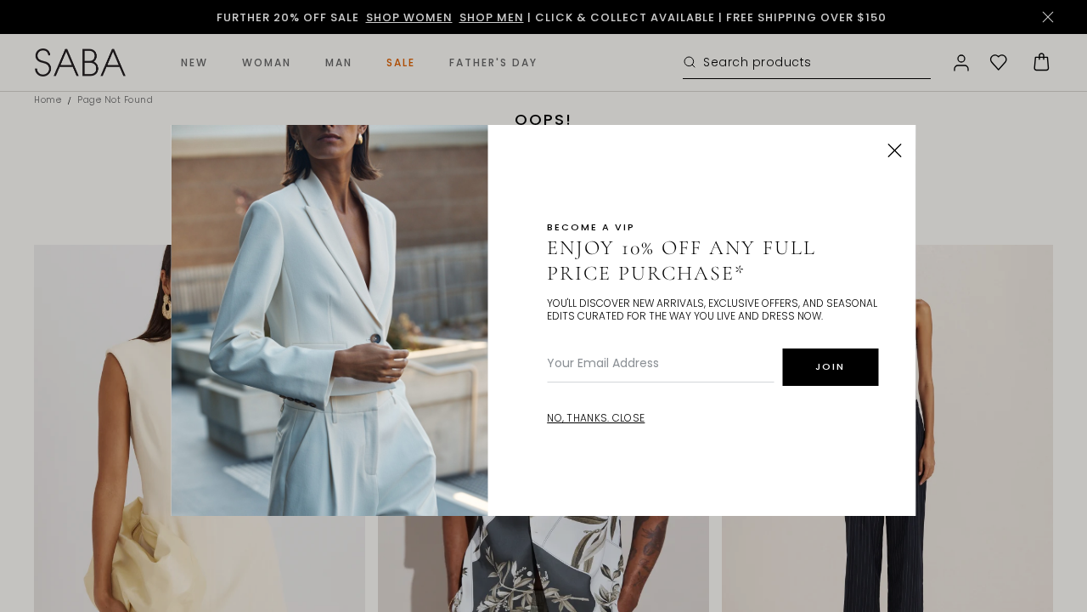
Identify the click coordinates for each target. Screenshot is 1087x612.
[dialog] (543, 306)
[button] (895, 150)
